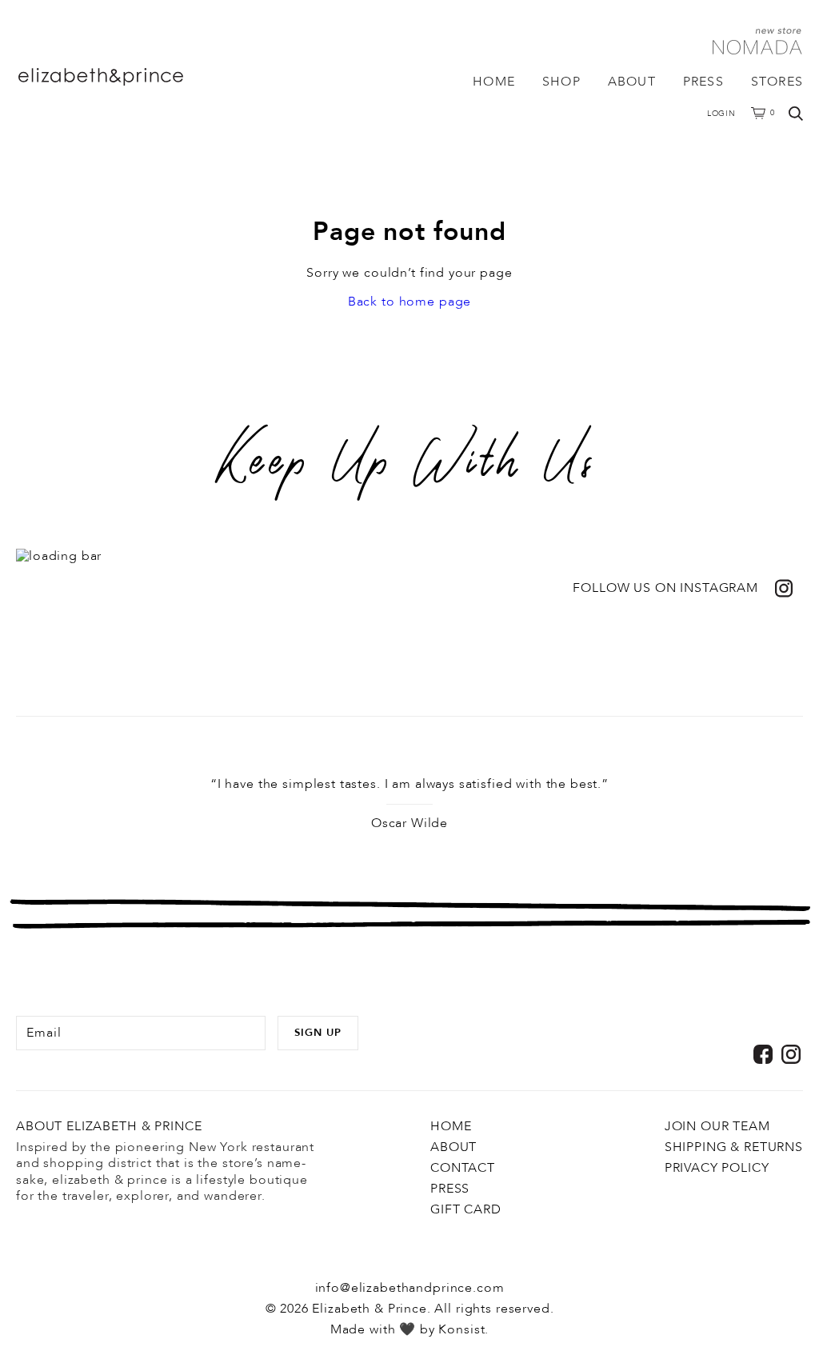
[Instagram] (791, 1054)
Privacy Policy (717, 1168)
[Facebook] (763, 1054)
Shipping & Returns (734, 1147)
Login (722, 113)
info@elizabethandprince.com (410, 1288)
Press (703, 81)
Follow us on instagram (665, 588)
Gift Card (465, 1209)
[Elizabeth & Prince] (131, 77)
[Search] (796, 114)
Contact (462, 1168)
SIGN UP (318, 1032)
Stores (777, 81)
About (632, 81)
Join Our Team (717, 1126)
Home (494, 81)
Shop (561, 81)
